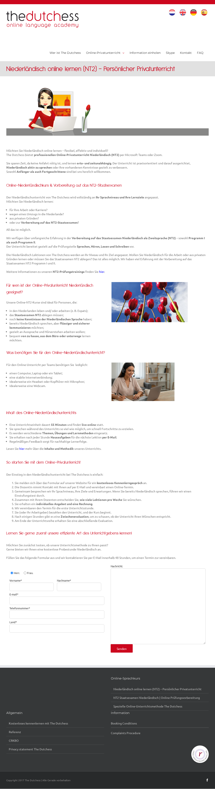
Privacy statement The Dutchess (30, 749)
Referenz (15, 732)
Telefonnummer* (19, 608)
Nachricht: (117, 566)
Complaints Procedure (125, 733)
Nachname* (64, 580)
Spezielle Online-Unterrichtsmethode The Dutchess (147, 706)
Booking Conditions (124, 723)
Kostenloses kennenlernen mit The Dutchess (38, 723)
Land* (13, 622)
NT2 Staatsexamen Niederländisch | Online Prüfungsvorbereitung (156, 697)
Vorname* (15, 580)
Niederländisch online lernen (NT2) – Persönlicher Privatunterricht (157, 689)
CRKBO (14, 740)
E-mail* (13, 594)
